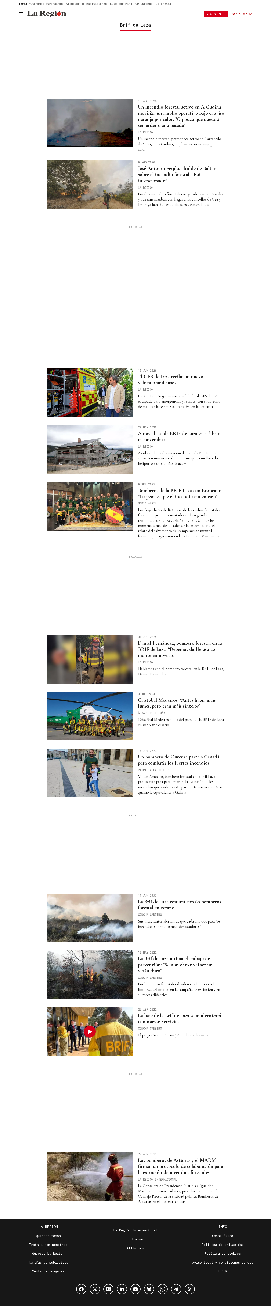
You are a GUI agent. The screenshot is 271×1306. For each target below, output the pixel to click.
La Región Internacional (135, 1230)
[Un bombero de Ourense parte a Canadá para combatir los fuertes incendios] (90, 773)
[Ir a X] (95, 1289)
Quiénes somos (48, 1236)
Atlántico (135, 1248)
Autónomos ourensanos (46, 3)
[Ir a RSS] (190, 1289)
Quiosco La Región (48, 1253)
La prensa (163, 3)
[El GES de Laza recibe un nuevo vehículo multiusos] (90, 392)
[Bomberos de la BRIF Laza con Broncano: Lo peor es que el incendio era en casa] (90, 506)
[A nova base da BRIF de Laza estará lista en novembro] (90, 449)
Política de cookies (223, 1253)
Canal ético (222, 1236)
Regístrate (215, 14)
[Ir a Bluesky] (149, 1289)
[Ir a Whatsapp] (163, 1289)
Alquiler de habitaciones (86, 3)
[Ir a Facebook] (81, 1289)
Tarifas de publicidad (48, 1262)
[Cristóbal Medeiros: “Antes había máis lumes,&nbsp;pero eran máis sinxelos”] (90, 716)
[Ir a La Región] (46, 14)
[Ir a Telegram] (176, 1289)
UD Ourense (144, 3)
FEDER (222, 1271)
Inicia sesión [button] (241, 13)
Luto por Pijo (121, 3)
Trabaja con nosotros (48, 1244)
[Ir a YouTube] (135, 1289)
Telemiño (135, 1239)
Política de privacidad (223, 1244)
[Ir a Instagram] (108, 1289)
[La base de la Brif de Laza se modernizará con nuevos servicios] (90, 1031)
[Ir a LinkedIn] (122, 1289)
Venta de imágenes (48, 1271)
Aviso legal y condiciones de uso (222, 1262)
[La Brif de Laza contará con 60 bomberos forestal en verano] (90, 918)
